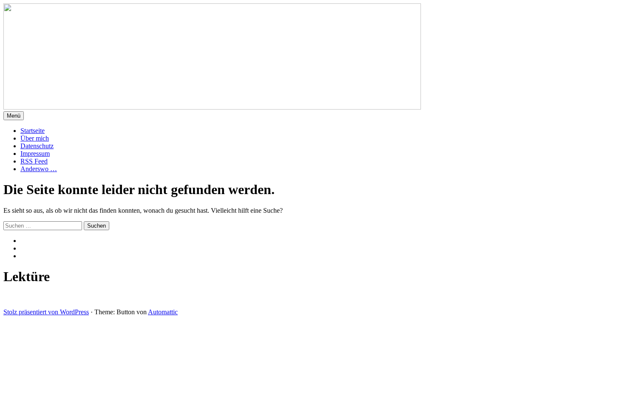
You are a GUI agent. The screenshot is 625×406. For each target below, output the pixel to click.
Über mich (34, 138)
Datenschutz (37, 145)
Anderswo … (38, 168)
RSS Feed (34, 161)
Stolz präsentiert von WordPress (46, 312)
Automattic (163, 312)
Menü (13, 116)
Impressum (35, 153)
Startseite (32, 130)
